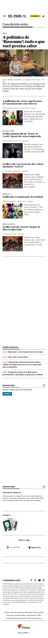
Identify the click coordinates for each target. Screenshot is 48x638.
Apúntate (7, 394)
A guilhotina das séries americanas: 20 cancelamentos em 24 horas (22, 102)
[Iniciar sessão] (43, 16)
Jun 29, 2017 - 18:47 (20, 171)
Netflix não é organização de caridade (23, 197)
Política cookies (38, 612)
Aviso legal (28, 612)
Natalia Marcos (8, 108)
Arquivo (6, 515)
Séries (5, 33)
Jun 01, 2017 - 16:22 (16, 234)
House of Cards (8, 131)
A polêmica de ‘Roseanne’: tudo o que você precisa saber (24, 41)
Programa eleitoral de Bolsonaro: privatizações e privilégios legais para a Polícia (23, 373)
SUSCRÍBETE (35, 16)
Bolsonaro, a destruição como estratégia (25, 352)
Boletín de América (12, 493)
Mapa (23, 615)
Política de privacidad (14, 615)
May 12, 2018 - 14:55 (28, 108)
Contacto (7, 612)
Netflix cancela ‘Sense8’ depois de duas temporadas (21, 228)
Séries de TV (7, 194)
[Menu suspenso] (5, 16)
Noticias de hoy (36, 618)
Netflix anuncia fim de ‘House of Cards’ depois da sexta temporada (22, 135)
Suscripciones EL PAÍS (33, 615)
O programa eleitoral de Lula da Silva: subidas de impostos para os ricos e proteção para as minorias (22, 364)
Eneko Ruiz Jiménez (9, 201)
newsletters (9, 385)
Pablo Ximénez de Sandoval (12, 80)
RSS (24, 618)
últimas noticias (10, 347)
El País (5, 141)
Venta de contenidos (17, 612)
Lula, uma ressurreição (18, 357)
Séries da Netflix (9, 224)
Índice (29, 618)
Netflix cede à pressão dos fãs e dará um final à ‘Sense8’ (23, 165)
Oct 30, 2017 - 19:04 (21, 141)
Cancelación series (15, 24)
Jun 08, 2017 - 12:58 (25, 201)
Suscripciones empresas (14, 618)
